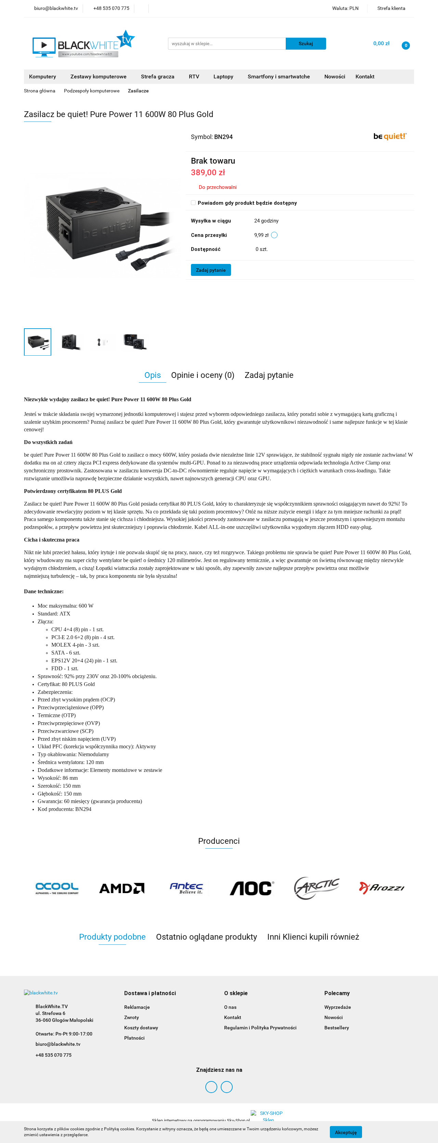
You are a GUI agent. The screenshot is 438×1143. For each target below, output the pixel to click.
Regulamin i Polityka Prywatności (260, 1027)
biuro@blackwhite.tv (58, 1044)
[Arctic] (316, 888)
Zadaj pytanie (211, 270)
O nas (230, 1007)
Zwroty (131, 1017)
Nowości (334, 76)
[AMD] (121, 888)
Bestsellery (336, 1027)
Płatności (134, 1038)
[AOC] (251, 888)
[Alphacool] (56, 888)
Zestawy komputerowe (99, 76)
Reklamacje (137, 1007)
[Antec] (186, 888)
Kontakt (365, 76)
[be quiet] (390, 136)
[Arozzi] (381, 888)
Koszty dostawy (141, 1027)
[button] (150, 994)
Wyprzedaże (337, 1007)
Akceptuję (346, 1132)
